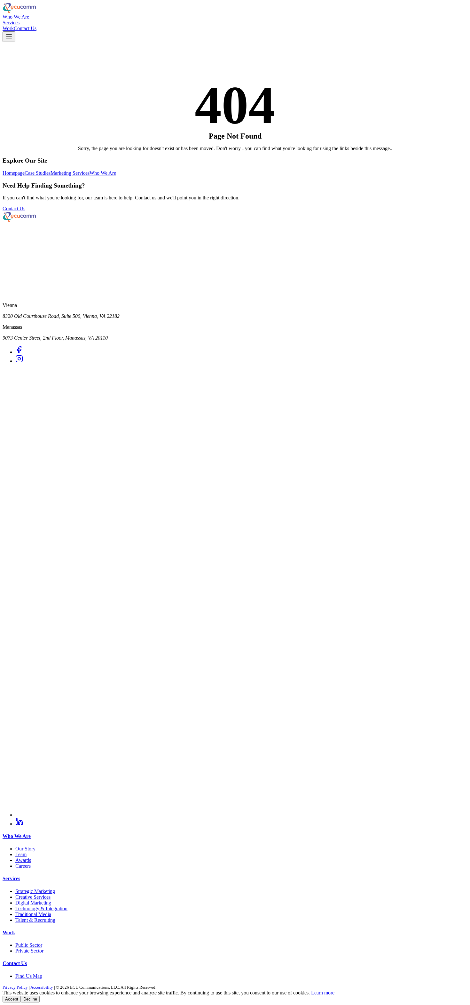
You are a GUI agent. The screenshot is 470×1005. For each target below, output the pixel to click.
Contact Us (25, 28)
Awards (23, 860)
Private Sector (29, 950)
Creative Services (33, 897)
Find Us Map (28, 976)
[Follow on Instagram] (19, 361)
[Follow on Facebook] (19, 352)
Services (11, 22)
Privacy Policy (15, 987)
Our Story (25, 848)
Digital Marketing (33, 902)
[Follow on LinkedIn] (19, 823)
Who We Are (16, 17)
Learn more (322, 992)
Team (21, 854)
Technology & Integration (41, 908)
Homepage (14, 173)
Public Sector (28, 945)
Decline (30, 999)
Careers (23, 866)
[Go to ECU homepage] (235, 8)
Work (8, 28)
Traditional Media (33, 914)
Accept (11, 999)
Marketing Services (70, 173)
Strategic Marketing (35, 891)
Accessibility (41, 987)
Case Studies (38, 173)
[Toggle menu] (9, 36)
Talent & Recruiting (35, 920)
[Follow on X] (241, 814)
